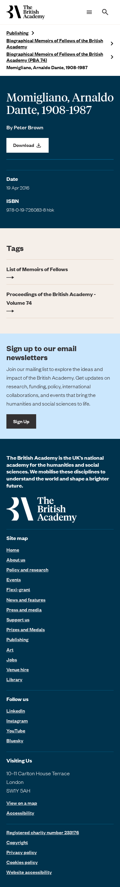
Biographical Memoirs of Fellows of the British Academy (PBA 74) (54, 57)
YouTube (15, 730)
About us (15, 559)
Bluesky (14, 740)
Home (12, 549)
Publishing (17, 33)
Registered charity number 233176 (42, 832)
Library (14, 679)
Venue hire (17, 669)
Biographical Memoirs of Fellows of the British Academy (54, 43)
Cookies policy (22, 862)
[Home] (25, 12)
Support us (17, 619)
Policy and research (27, 569)
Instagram (17, 720)
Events (13, 579)
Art (9, 649)
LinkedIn (15, 710)
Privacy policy (21, 852)
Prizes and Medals (25, 629)
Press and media (24, 609)
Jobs (11, 659)
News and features (25, 599)
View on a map (21, 803)
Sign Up (21, 421)
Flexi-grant (18, 589)
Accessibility (20, 813)
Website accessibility (29, 872)
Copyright (17, 842)
